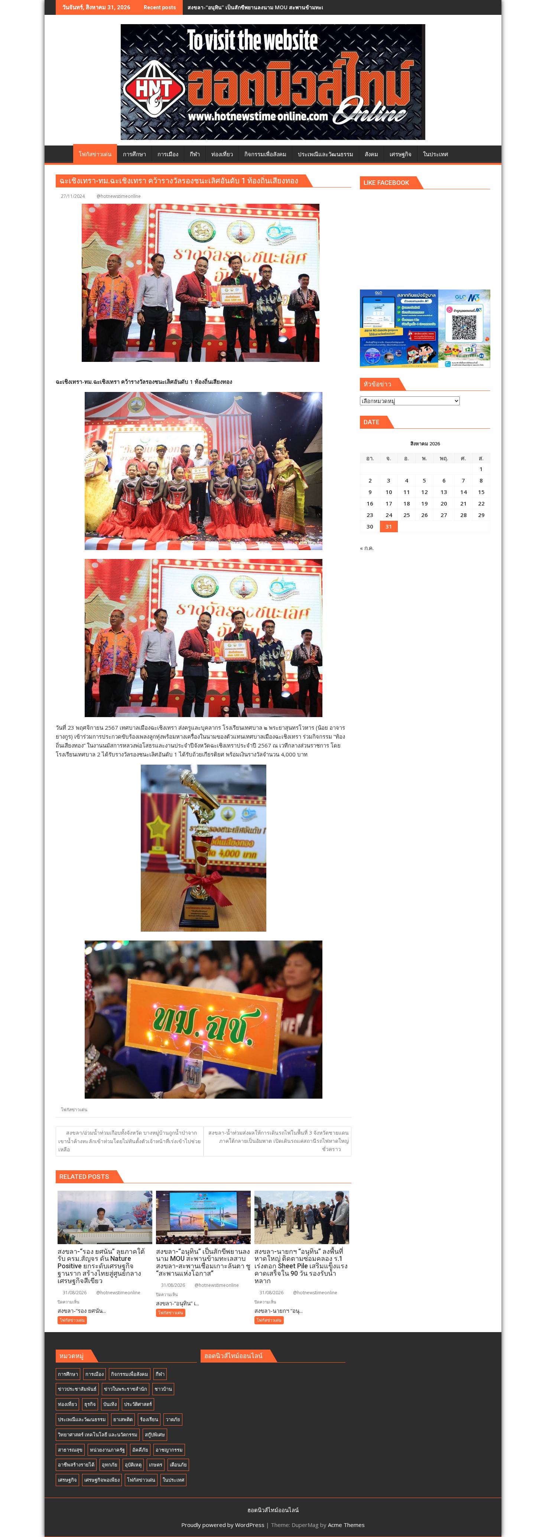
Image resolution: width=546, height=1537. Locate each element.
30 (370, 526)
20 (444, 503)
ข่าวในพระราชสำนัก (125, 1389)
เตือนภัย (178, 1464)
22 (481, 503)
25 (406, 515)
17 (389, 503)
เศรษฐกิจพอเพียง (102, 1479)
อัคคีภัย (140, 1449)
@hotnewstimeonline (119, 196)
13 (444, 492)
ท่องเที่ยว (67, 1404)
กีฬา (160, 1374)
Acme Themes (346, 1524)
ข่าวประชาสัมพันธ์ (77, 1389)
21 (463, 503)
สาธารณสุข (70, 1449)
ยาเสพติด (123, 1419)
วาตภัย (173, 1419)
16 (370, 503)
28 (463, 515)
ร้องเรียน (149, 1419)
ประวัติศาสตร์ (138, 1404)
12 (424, 492)
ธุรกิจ (90, 1404)
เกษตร (155, 1464)
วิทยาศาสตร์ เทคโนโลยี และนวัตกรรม (97, 1434)
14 (463, 492)
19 (424, 503)
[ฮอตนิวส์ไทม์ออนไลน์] (63, 153)
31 (389, 526)
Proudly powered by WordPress (222, 1524)
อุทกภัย (109, 1464)
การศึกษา (68, 1374)
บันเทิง (110, 1404)
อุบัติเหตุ (133, 1464)
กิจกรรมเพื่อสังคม (129, 1374)
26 (424, 515)
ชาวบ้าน (163, 1389)
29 (481, 515)
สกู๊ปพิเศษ (155, 1434)
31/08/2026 (74, 1292)
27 (444, 515)
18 (406, 503)
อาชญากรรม (169, 1449)
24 (389, 515)
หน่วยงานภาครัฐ (107, 1449)
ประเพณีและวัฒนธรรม (82, 1419)
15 (481, 492)
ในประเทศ (173, 1479)
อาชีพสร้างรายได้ (76, 1464)
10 (389, 492)
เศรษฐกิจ (67, 1479)
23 (370, 515)
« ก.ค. (367, 548)
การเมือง (94, 1374)
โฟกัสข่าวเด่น (74, 1109)
